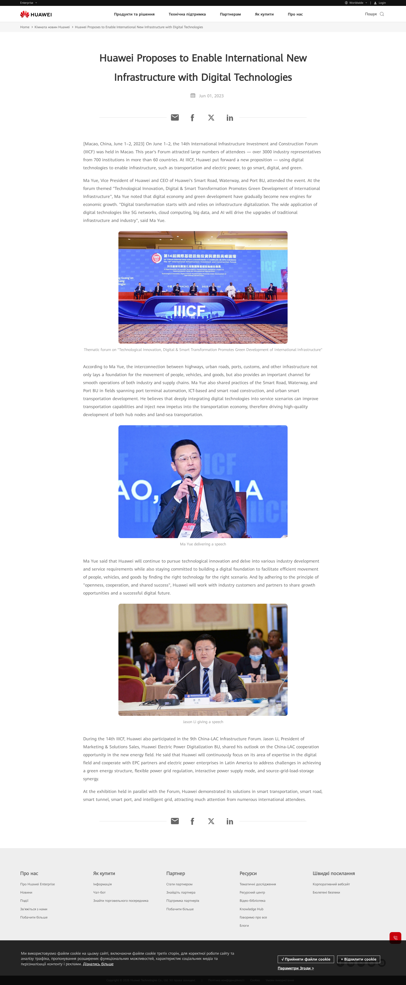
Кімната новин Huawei (52, 27)
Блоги (244, 925)
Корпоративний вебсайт (331, 884)
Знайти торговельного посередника (120, 900)
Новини (26, 892)
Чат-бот (99, 892)
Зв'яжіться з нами (33, 909)
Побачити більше (33, 917)
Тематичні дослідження (258, 884)
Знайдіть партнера (180, 892)
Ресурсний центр (252, 892)
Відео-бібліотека (252, 900)
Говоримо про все (253, 917)
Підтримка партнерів (182, 900)
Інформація (102, 884)
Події (24, 900)
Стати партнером (179, 884)
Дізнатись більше (98, 964)
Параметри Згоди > (296, 968)
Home (24, 27)
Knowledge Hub (251, 909)
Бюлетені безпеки (326, 892)
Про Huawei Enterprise (37, 884)
